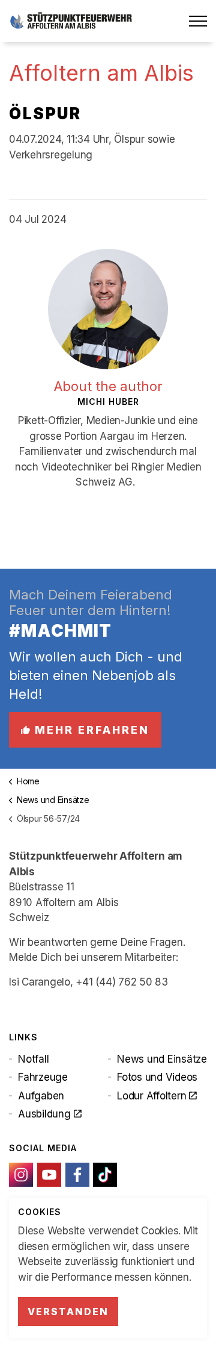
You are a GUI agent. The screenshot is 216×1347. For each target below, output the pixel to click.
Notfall (33, 1059)
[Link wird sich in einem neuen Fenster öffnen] (21, 1175)
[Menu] (198, 21)
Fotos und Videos (157, 1077)
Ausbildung (44, 1114)
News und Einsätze (162, 1059)
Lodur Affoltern (151, 1096)
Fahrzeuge (43, 1077)
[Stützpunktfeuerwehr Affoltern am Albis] (71, 21)
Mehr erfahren (92, 730)
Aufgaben (41, 1096)
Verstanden (68, 1311)
